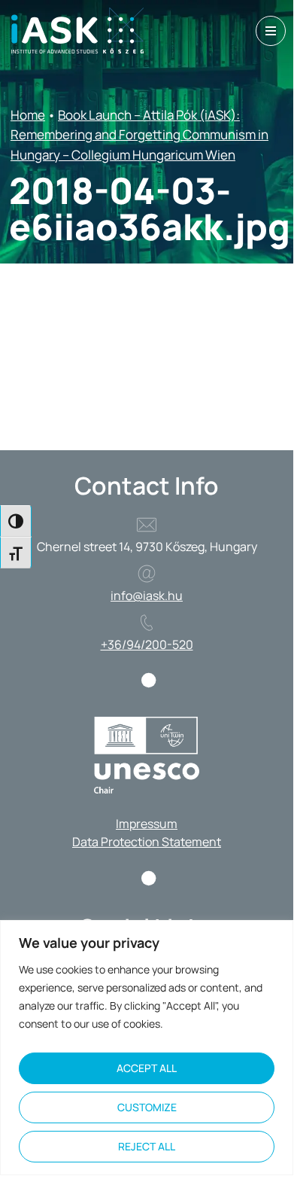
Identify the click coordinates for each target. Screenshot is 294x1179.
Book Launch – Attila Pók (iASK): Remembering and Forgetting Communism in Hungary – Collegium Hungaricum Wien (139, 134)
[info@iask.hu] (146, 573)
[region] (146, 1047)
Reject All (146, 1146)
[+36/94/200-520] (146, 622)
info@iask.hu (147, 595)
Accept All (147, 1068)
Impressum (146, 823)
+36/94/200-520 (147, 644)
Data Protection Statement (146, 841)
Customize (147, 1107)
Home (28, 114)
